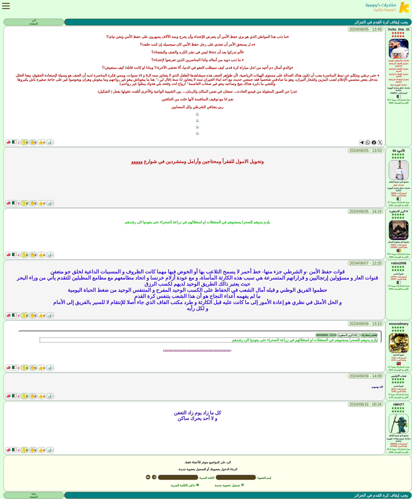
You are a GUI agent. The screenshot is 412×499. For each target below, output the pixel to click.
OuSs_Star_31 (399, 29)
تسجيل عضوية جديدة (229, 485)
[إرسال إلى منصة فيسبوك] (374, 142)
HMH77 (398, 404)
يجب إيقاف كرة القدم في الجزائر (381, 22)
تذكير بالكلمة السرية (185, 485)
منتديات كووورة (380, 5)
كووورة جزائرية (385, 10)
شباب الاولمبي (398, 375)
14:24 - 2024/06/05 (326, 335)
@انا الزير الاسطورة (348, 335)
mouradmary (398, 324)
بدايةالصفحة (34, 495)
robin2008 (398, 263)
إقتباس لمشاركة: (369, 335)
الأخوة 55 (399, 151)
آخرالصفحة (34, 22)
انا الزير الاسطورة (398, 211)
